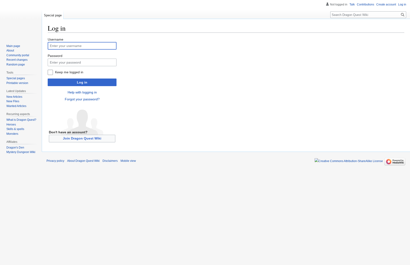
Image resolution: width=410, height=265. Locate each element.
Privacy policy (55, 161)
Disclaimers (110, 161)
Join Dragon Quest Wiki (82, 138)
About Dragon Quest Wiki (83, 161)
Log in (82, 82)
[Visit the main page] (21, 19)
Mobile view (128, 161)
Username (55, 39)
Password (55, 56)
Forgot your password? (82, 99)
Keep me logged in (69, 72)
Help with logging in (82, 92)
